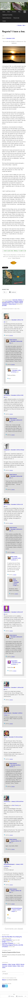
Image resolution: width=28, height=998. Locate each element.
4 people (11, 335)
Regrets (21, 302)
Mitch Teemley (15, 805)
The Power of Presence (7, 943)
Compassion (16, 301)
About (8, 11)
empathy (21, 301)
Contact (4, 21)
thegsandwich (7, 612)
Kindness (20, 300)
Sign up (3, 979)
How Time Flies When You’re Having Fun (12, 936)
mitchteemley (7, 687)
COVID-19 (18, 964)
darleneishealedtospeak (9, 864)
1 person (11, 414)
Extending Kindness (6, 302)
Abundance (4, 964)
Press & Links (16, 18)
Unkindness (4, 304)
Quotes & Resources (6, 18)
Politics (18, 966)
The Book (14, 11)
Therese (5, 737)
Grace (12, 302)
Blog (19, 11)
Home (3, 11)
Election (22, 964)
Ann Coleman (7, 395)
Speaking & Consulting (7, 14)
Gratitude (10, 966)
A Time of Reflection (7, 940)
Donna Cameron (12, 304)
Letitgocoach (7, 449)
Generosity (15, 300)
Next (24, 25)
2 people (13, 364)
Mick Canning (7, 504)
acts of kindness (9, 301)
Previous (19, 25)
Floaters (4, 941)
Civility (9, 964)
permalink (4, 305)
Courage (13, 964)
